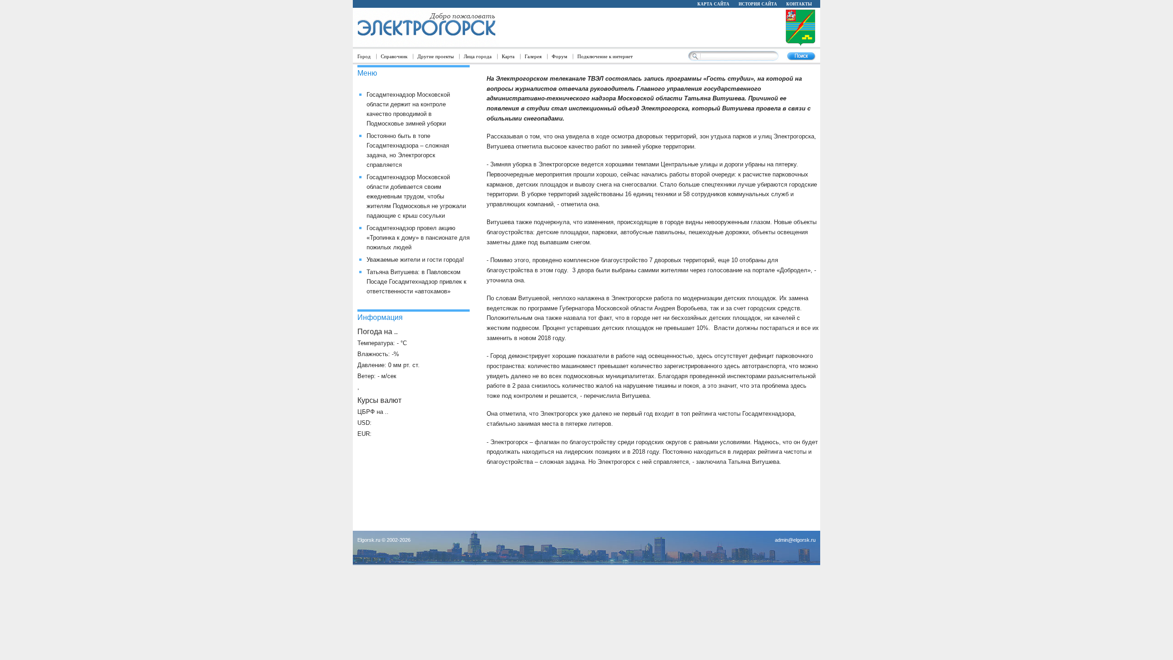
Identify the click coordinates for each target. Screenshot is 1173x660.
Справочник (394, 56)
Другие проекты (435, 56)
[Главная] (426, 28)
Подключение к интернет (605, 56)
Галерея (533, 56)
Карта (508, 56)
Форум (559, 56)
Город (364, 56)
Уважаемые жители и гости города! (415, 259)
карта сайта (713, 3)
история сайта (758, 3)
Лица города (478, 56)
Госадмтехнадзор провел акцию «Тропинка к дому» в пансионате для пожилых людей (418, 238)
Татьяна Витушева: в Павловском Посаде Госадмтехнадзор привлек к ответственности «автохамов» (416, 282)
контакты (799, 3)
